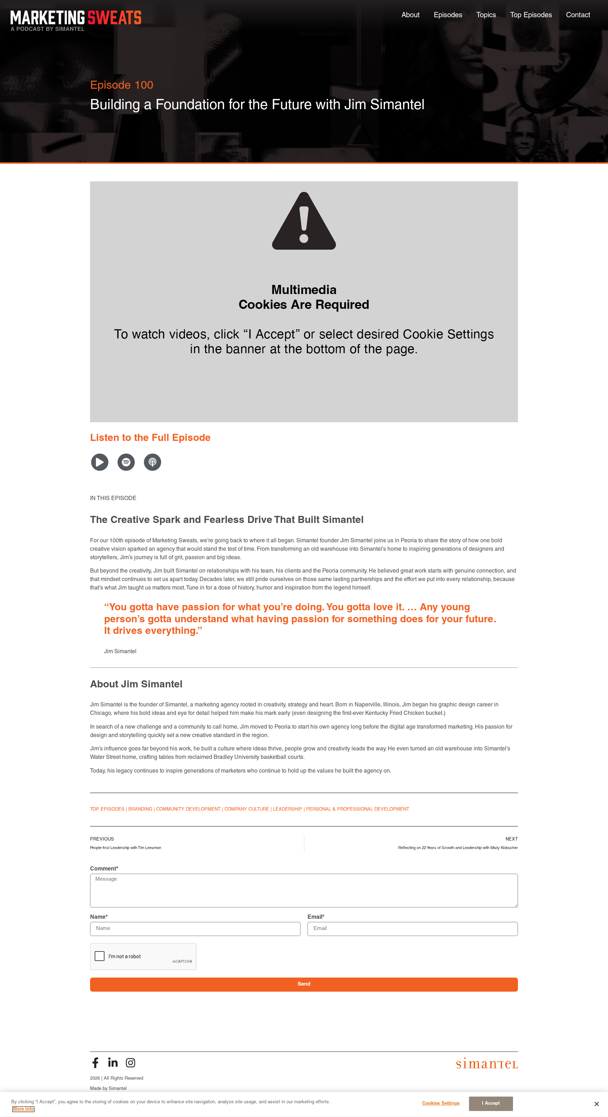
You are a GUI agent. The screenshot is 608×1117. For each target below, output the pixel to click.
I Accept (491, 1104)
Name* (99, 917)
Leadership (287, 809)
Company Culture (246, 809)
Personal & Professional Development (357, 809)
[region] (304, 1104)
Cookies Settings (441, 1104)
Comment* (104, 869)
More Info (23, 1109)
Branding (140, 809)
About (410, 15)
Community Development (188, 809)
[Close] (596, 1104)
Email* (316, 917)
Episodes (448, 15)
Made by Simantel (108, 1089)
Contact (578, 15)
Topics (486, 15)
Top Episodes (531, 15)
